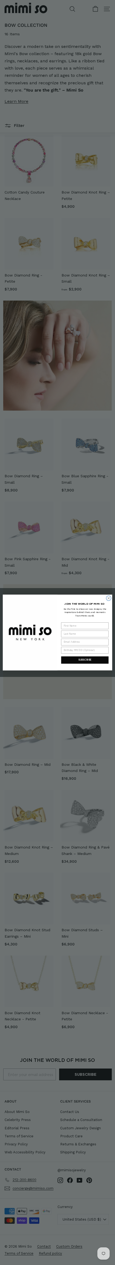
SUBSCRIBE (84, 659)
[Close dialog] (108, 598)
